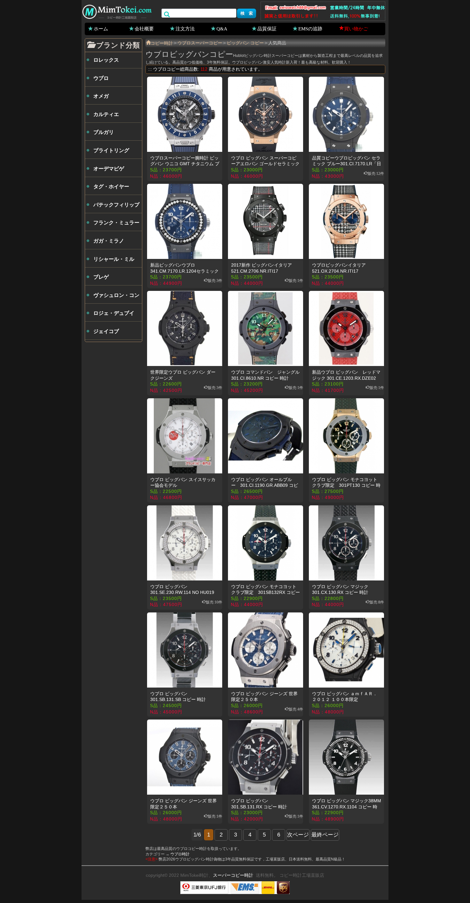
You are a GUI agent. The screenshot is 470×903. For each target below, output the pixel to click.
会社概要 (144, 28)
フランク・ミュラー (116, 222)
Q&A (221, 28)
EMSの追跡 (310, 28)
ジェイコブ (106, 331)
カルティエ (106, 114)
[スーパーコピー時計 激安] (117, 10)
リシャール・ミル (113, 259)
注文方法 (185, 28)
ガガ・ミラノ (108, 241)
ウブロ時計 (180, 854)
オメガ (101, 96)
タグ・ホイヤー (111, 186)
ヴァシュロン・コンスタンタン (116, 297)
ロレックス (106, 60)
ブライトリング (111, 150)
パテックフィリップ (116, 204)
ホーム (101, 28)
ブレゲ (101, 277)
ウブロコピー (166, 69)
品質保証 (267, 28)
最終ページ (325, 835)
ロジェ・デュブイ (113, 313)
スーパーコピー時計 (233, 875)
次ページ (298, 835)
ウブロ (101, 78)
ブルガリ (103, 132)
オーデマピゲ (108, 168)
